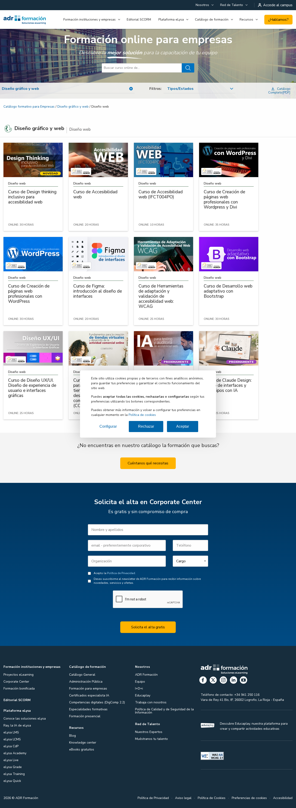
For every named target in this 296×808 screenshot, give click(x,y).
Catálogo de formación (211, 19)
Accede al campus (278, 5)
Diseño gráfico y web (73, 106)
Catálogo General (82, 674)
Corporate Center (16, 681)
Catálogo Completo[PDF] (279, 91)
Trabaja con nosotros (150, 702)
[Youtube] (243, 680)
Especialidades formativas (88, 709)
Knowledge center (82, 742)
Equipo (140, 681)
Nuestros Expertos (148, 732)
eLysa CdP (10, 746)
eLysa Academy (14, 753)
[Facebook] (203, 680)
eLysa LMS (11, 732)
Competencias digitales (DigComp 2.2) (97, 702)
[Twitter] (213, 680)
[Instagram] (223, 680)
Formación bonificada (19, 688)
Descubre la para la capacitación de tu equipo (148, 52)
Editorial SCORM (139, 19)
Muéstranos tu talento (151, 739)
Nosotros (202, 5)
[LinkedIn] (233, 680)
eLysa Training (14, 774)
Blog (72, 735)
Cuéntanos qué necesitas (148, 463)
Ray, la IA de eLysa (17, 725)
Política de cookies (142, 415)
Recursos (246, 19)
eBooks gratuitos (81, 749)
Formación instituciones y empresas (89, 19)
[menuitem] (204, 5)
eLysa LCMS (12, 739)
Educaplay (142, 695)
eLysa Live (10, 760)
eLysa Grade (12, 767)
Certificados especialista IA (89, 695)
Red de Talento (231, 5)
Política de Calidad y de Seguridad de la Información (164, 711)
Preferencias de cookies (249, 798)
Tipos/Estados (180, 88)
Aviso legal (183, 798)
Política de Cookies (211, 798)
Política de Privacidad (121, 573)
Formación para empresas (88, 688)
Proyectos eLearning (18, 674)
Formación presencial (84, 716)
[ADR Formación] (24, 19)
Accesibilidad (283, 798)
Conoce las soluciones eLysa (24, 718)
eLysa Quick (12, 781)
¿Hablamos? (278, 19)
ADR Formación (146, 674)
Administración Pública (85, 681)
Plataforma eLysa (171, 19)
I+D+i (139, 688)
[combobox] (199, 89)
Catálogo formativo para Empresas (29, 106)
